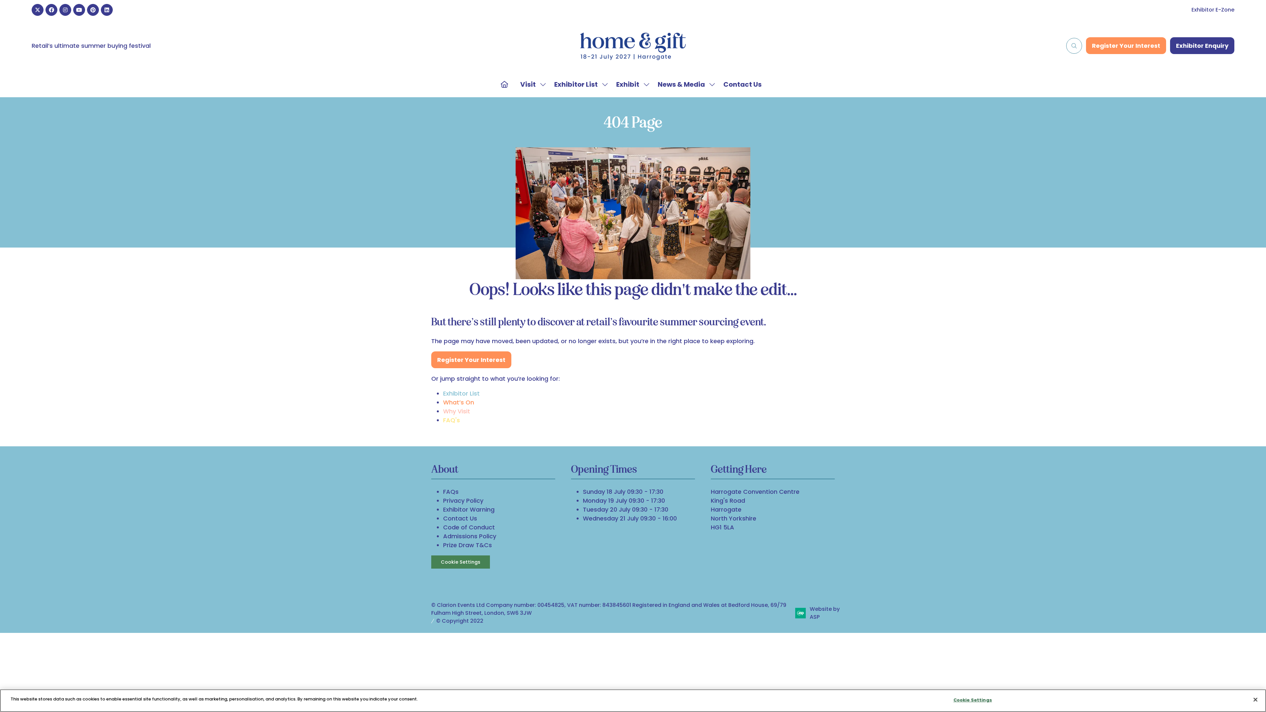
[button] (1074, 46)
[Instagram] (65, 10)
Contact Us (742, 84)
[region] (633, 700)
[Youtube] (79, 10)
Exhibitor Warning (469, 509)
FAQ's (451, 420)
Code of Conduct (469, 527)
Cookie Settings (460, 562)
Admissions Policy (469, 536)
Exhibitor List (576, 84)
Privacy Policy (463, 500)
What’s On (458, 402)
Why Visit (456, 411)
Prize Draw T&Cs (467, 545)
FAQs (451, 492)
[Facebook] (51, 10)
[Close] (1255, 699)
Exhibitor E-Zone (1212, 10)
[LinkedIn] (107, 10)
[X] (38, 10)
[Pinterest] (93, 10)
